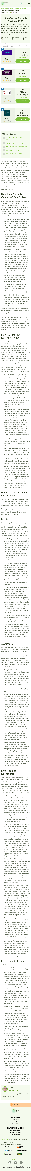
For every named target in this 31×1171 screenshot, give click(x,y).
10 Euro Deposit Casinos (15, 1134)
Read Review (22, 57)
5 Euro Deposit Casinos (15, 1132)
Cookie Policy (15, 1124)
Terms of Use (15, 1119)
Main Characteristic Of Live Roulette (16, 146)
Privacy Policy (15, 1121)
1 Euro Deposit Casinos (15, 1130)
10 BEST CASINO (5, 1139)
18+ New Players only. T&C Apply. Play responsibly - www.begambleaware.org (15, 66)
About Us (15, 1126)
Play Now (22, 61)
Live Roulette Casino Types (14, 153)
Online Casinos (4, 8)
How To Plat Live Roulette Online (16, 143)
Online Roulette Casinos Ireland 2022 (18, 8)
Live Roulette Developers (13, 150)
